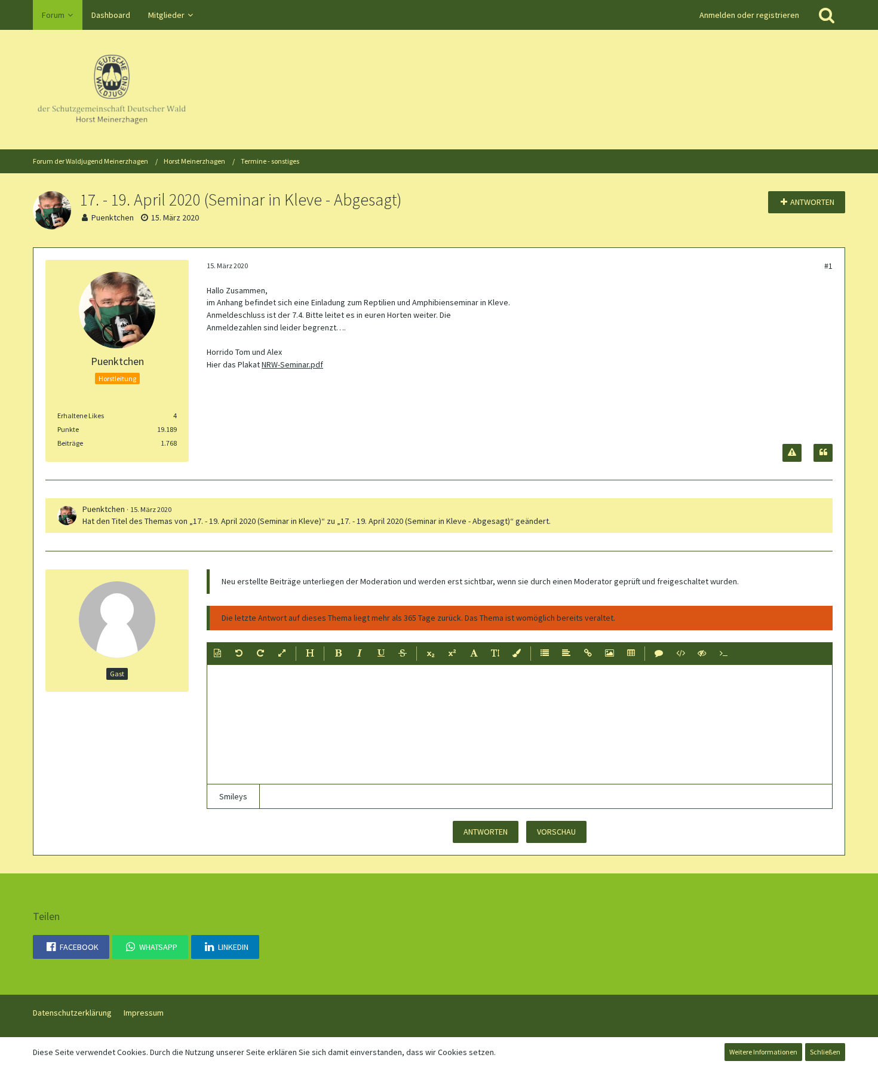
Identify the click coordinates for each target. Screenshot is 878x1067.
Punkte (68, 429)
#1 (828, 265)
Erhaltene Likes (80, 415)
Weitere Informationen (763, 1051)
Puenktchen (112, 217)
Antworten (485, 831)
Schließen (825, 1051)
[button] (217, 653)
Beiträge (70, 443)
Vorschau (556, 831)
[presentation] (520, 724)
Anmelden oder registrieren (749, 15)
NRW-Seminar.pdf (292, 364)
